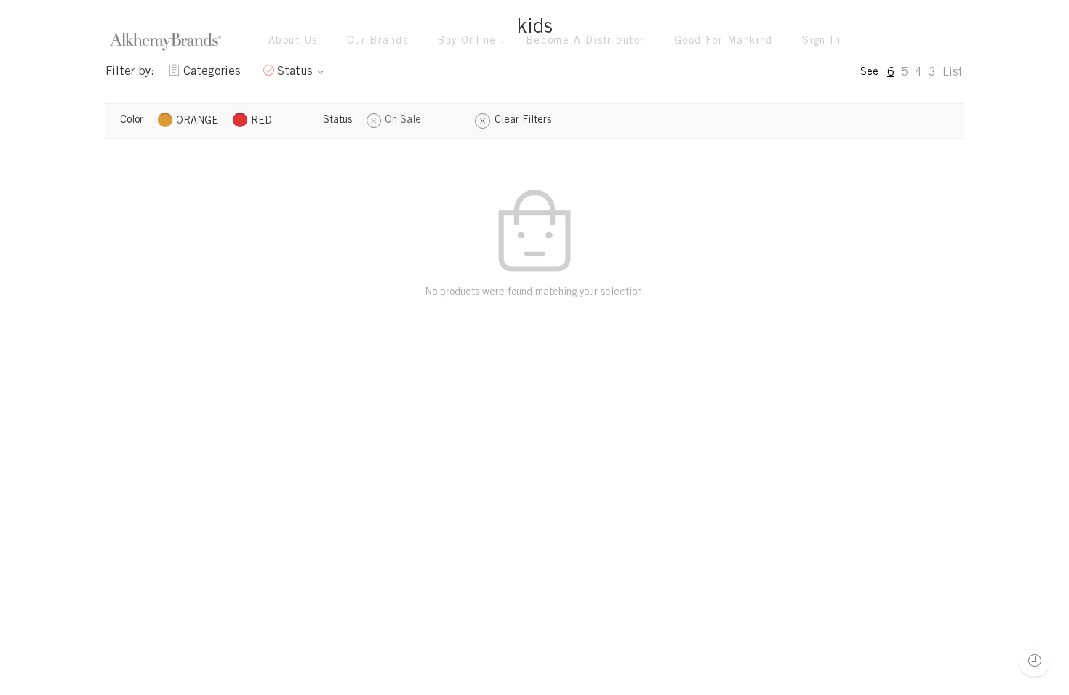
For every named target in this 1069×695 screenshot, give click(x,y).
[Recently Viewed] (1034, 660)
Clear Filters (523, 121)
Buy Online (467, 41)
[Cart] (923, 41)
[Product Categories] (894, 42)
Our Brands (378, 41)
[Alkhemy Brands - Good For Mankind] (165, 42)
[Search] (953, 41)
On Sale (403, 121)
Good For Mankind (723, 41)
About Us (293, 41)
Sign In (821, 41)
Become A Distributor (585, 41)
